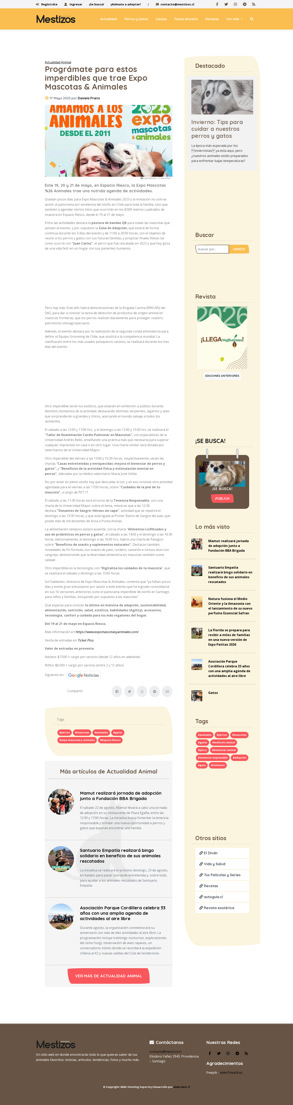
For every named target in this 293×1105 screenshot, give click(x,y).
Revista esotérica (218, 908)
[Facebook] (217, 4)
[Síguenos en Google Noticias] (82, 675)
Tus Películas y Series (222, 875)
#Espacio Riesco (110, 740)
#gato (202, 765)
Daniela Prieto (89, 98)
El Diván (210, 853)
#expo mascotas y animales (77, 740)
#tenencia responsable (213, 757)
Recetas (210, 886)
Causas (161, 19)
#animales (101, 732)
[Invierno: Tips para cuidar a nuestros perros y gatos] (222, 97)
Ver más (233, 19)
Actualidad (108, 19)
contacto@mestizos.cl (177, 4)
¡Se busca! (96, 4)
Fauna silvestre (186, 19)
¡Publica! (222, 498)
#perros (64, 732)
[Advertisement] (146, 46)
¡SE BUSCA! (210, 440)
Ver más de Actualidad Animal (108, 975)
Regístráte (48, 4)
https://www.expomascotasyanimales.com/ (107, 632)
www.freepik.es (231, 1072)
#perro (202, 750)
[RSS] (253, 4)
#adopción (239, 757)
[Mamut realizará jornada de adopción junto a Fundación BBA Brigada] (61, 801)
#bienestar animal (224, 750)
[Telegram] (244, 4)
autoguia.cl (213, 897)
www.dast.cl (181, 1087)
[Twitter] (226, 4)
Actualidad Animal (58, 62)
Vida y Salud (214, 864)
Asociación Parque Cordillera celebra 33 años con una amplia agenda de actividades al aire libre (122, 913)
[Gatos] (196, 695)
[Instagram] (235, 4)
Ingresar (75, 4)
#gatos (117, 732)
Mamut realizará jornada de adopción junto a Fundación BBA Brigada (120, 795)
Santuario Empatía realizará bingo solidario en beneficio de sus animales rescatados (120, 855)
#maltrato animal (223, 742)
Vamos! (239, 249)
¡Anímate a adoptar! (126, 4)
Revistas (212, 19)
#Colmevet (218, 765)
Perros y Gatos (136, 19)
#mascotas (82, 732)
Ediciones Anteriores (222, 376)
